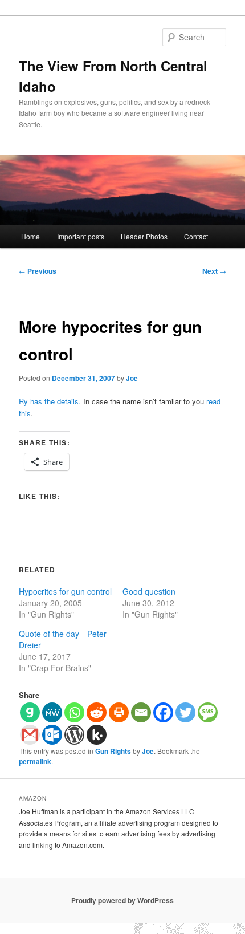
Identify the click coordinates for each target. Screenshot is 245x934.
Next (214, 271)
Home (30, 236)
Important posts (80, 236)
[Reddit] (97, 712)
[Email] (141, 712)
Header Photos (144, 236)
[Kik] (97, 735)
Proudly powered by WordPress (122, 900)
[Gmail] (30, 735)
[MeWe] (52, 712)
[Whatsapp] (74, 712)
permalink (35, 761)
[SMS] (208, 712)
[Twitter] (185, 712)
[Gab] (30, 712)
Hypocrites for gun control (65, 591)
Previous (37, 271)
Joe (132, 378)
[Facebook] (163, 712)
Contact (196, 236)
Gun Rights (113, 751)
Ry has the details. (50, 401)
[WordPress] (74, 735)
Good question (148, 591)
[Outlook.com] (52, 735)
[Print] (119, 712)
